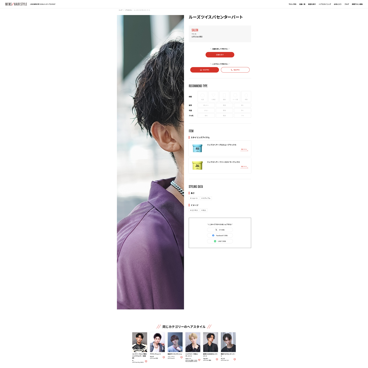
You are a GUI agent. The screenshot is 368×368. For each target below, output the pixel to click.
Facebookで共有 (222, 235)
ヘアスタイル (128, 10)
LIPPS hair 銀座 (207, 360)
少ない (206, 110)
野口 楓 (223, 358)
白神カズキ (188, 358)
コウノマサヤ (171, 356)
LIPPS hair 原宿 (154, 358)
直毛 (206, 115)
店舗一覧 (302, 4)
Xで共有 (222, 230)
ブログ (346, 4)
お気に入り (338, 4)
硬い (242, 105)
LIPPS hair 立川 (225, 360)
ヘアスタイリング (325, 4)
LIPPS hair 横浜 (197, 36)
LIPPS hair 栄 (171, 358)
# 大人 (204, 210)
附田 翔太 (205, 358)
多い (242, 110)
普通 (224, 105)
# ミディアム (206, 198)
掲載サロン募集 (357, 4)
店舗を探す (220, 55)
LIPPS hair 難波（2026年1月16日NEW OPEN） (191, 361)
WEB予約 (206, 70)
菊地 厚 (152, 356)
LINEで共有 (222, 241)
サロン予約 (292, 4)
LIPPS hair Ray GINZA (138, 362)
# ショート (194, 198)
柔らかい (206, 105)
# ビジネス (194, 210)
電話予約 (237, 70)
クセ (242, 115)
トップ (120, 10)
